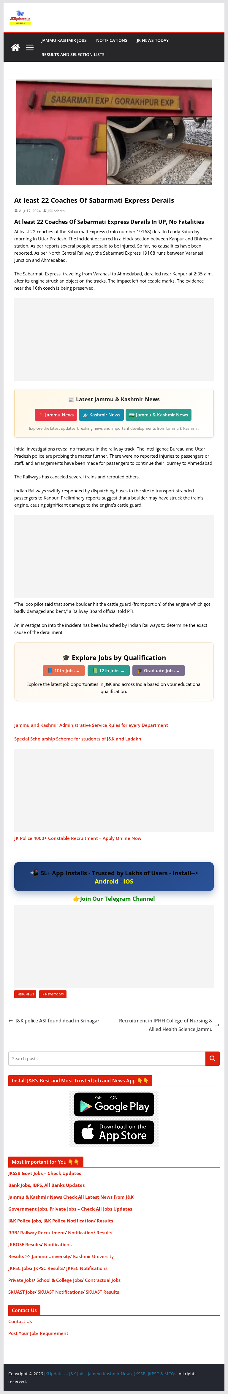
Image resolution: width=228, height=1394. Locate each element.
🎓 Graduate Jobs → (158, 670)
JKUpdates (56, 210)
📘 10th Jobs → (64, 670)
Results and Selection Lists (73, 54)
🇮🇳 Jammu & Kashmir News (158, 415)
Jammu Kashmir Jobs (64, 40)
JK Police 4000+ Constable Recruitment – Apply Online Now (77, 838)
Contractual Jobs (103, 1280)
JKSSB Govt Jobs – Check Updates (44, 1173)
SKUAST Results (102, 1292)
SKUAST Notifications (60, 1292)
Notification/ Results (90, 1233)
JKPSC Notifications (86, 1268)
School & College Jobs (59, 1280)
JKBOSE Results (24, 1244)
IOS (128, 881)
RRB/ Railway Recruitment (36, 1233)
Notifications (111, 40)
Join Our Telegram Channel (117, 899)
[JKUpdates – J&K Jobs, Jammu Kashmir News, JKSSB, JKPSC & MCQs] (15, 47)
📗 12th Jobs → (108, 670)
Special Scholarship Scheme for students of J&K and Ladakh (77, 739)
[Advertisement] (114, 339)
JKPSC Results (48, 1268)
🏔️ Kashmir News (101, 415)
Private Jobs (21, 1280)
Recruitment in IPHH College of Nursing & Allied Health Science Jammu (166, 1025)
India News (25, 994)
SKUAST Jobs (21, 1292)
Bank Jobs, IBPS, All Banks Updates (46, 1185)
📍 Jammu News (56, 415)
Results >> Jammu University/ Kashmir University (61, 1256)
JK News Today (153, 40)
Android (106, 881)
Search (212, 1058)
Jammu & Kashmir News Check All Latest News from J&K (71, 1197)
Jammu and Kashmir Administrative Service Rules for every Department (91, 725)
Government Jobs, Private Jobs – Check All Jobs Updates (70, 1209)
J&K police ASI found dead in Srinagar (57, 1020)
